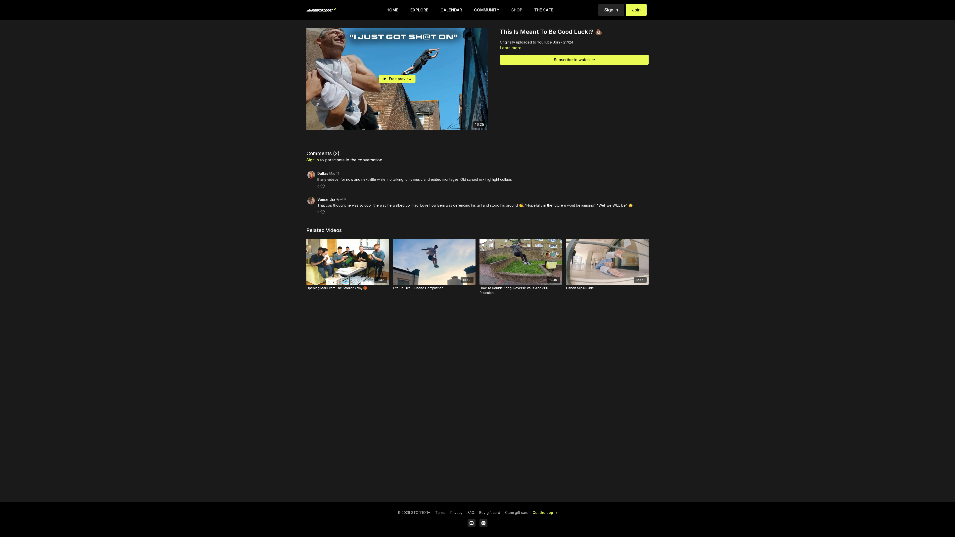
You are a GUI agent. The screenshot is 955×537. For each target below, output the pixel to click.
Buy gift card (489, 512)
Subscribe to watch (572, 59)
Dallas (322, 173)
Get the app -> (544, 512)
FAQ (471, 512)
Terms (440, 512)
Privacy (456, 512)
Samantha (326, 199)
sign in (312, 159)
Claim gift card (516, 512)
